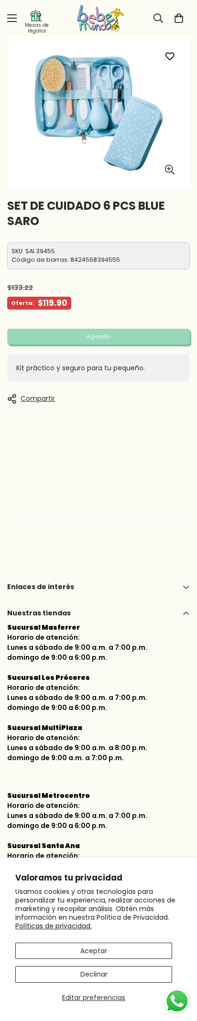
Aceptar (93, 951)
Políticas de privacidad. (53, 926)
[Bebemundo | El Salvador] (98, 18)
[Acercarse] (169, 169)
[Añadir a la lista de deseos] (169, 56)
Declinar (94, 974)
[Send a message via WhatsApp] (177, 1001)
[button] (179, 18)
